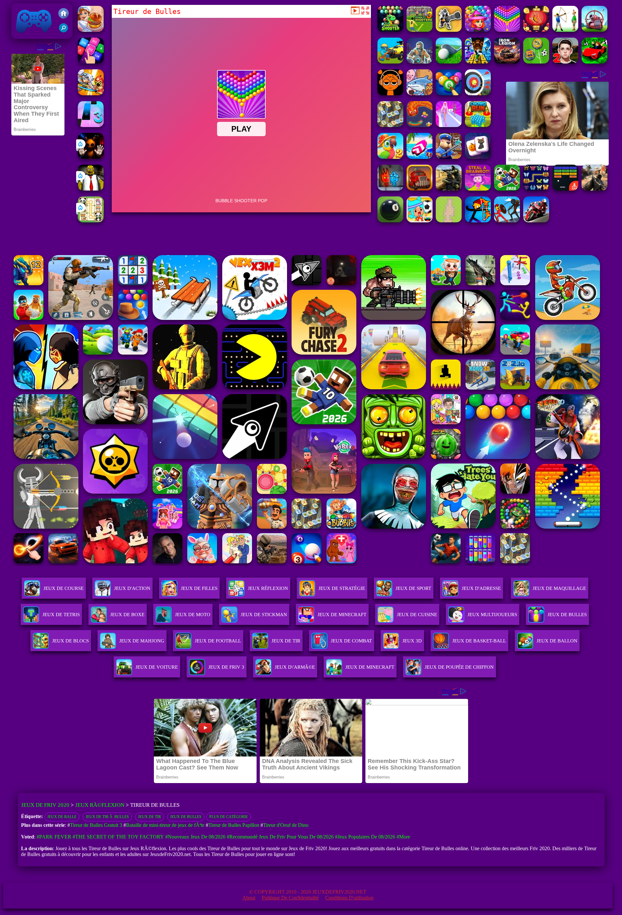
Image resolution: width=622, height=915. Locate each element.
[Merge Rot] (419, 93)
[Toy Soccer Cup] (536, 62)
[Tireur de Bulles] (507, 30)
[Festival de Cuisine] (91, 30)
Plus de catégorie (228, 817)
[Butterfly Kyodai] (536, 189)
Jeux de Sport (413, 588)
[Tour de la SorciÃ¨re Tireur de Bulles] (478, 30)
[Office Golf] (449, 62)
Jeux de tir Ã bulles (107, 817)
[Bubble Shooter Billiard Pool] (449, 93)
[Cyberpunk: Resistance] (419, 62)
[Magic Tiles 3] (91, 125)
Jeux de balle (61, 817)
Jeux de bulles (186, 817)
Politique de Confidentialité (290, 897)
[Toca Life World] (419, 220)
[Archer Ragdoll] (478, 220)
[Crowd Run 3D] (478, 125)
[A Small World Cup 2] (507, 189)
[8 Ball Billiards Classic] (390, 220)
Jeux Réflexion (268, 588)
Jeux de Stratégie (341, 588)
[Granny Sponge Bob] (91, 189)
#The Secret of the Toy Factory (118, 836)
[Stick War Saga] (507, 220)
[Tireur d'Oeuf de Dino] (390, 30)
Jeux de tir (149, 817)
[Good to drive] (390, 125)
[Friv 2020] (63, 14)
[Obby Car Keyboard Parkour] (594, 62)
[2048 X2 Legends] (91, 62)
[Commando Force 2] (594, 189)
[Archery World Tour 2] (478, 93)
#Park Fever (54, 836)
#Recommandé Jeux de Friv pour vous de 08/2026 (280, 836)
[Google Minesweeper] (449, 220)
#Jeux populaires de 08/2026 (365, 836)
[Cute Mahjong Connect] (91, 220)
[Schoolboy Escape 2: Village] (565, 62)
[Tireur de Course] (390, 62)
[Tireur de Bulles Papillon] (536, 30)
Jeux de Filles (199, 588)
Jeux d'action (132, 588)
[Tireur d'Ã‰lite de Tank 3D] (594, 30)
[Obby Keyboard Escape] (478, 62)
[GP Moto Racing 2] (536, 220)
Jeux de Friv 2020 (33, 35)
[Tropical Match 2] (390, 157)
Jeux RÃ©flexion (99, 805)
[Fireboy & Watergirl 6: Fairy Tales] (390, 189)
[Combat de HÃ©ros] (91, 93)
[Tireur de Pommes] (565, 30)
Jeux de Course (63, 588)
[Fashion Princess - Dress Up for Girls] (449, 125)
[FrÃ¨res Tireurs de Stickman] (449, 30)
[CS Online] (449, 189)
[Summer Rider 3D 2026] (419, 157)
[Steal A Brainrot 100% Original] (478, 189)
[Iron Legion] (507, 62)
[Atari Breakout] (565, 189)
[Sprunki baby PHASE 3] (390, 93)
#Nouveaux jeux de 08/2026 (195, 836)
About (248, 897)
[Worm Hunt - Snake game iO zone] (419, 125)
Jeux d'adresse (481, 588)
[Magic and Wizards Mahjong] (478, 157)
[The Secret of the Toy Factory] (91, 157)
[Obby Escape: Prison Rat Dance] (449, 157)
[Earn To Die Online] (419, 189)
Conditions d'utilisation (349, 897)
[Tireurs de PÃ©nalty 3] (419, 30)
